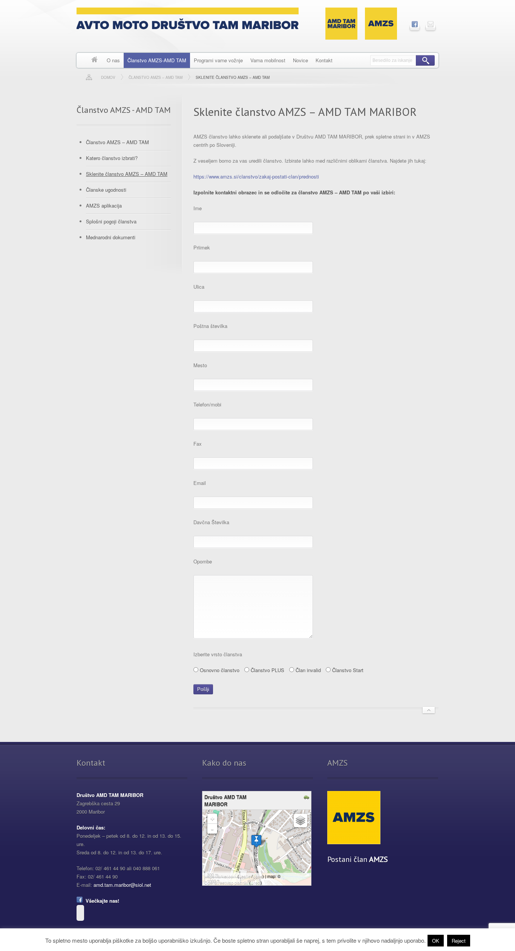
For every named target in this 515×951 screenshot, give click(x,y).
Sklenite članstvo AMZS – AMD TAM (126, 173)
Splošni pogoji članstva (111, 221)
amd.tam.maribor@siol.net (122, 884)
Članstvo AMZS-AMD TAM (156, 60)
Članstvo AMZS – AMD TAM (117, 142)
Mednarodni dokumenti (110, 237)
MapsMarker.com (220, 876)
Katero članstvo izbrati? (112, 158)
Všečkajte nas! (101, 900)
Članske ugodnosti (106, 189)
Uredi (256, 882)
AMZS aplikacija (104, 205)
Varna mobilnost (267, 60)
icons (257, 876)
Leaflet (245, 876)
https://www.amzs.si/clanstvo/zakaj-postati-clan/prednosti (256, 176)
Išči (425, 60)
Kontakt (324, 60)
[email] (430, 24)
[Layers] (300, 820)
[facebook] (415, 24)
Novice (300, 60)
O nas (113, 60)
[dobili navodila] (307, 797)
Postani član (357, 859)
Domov (94, 60)
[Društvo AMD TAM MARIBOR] (256, 841)
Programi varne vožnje (218, 60)
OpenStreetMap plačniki (226, 882)
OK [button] (435, 940)
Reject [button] (459, 940)
